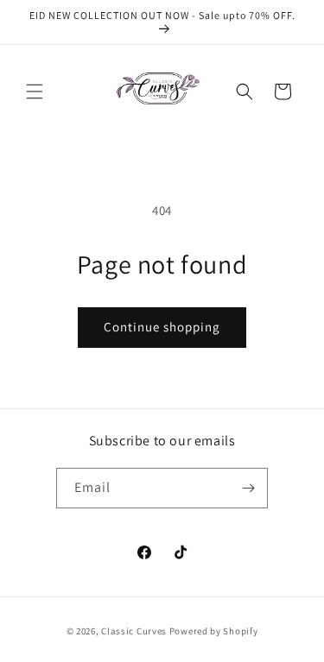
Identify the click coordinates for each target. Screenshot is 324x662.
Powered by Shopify (213, 631)
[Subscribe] (248, 488)
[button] (35, 91)
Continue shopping (162, 326)
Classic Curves (134, 631)
